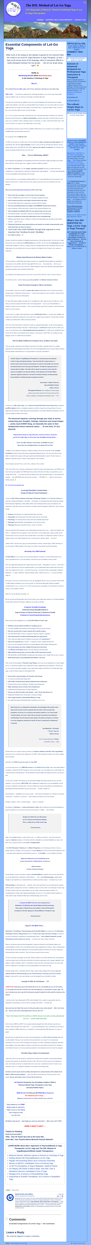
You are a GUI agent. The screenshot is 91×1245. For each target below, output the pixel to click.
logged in (20, 1236)
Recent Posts (15, 1190)
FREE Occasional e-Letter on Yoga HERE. (25, 762)
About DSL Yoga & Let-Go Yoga (39, 40)
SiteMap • (40, 20)
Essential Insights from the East (21, 939)
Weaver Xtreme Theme (79, 1243)
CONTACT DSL (80, 20)
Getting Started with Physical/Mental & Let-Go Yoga (29, 1158)
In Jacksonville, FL (73, 100)
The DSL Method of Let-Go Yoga (48, 5)
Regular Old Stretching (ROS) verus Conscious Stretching (32, 1161)
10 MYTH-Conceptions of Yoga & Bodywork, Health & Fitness (33, 1166)
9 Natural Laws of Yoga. (43, 767)
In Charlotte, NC (72, 97)
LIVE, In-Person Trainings (50, 1037)
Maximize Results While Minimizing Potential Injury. (43, 405)
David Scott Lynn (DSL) (24, 1194)
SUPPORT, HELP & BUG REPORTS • (59, 20)
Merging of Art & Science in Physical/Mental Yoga (28, 1174)
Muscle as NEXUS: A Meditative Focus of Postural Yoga (31, 1163)
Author (8, 1190)
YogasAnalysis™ (46, 639)
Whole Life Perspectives (28, 1196)
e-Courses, (42, 102)
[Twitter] (60, 1196)
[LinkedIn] (62, 1196)
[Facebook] (58, 1196)
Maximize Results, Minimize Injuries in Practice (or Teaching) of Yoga (36, 1155)
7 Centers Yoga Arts (53, 731)
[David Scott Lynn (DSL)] (10, 1200)
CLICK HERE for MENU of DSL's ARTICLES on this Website (76, 47)
